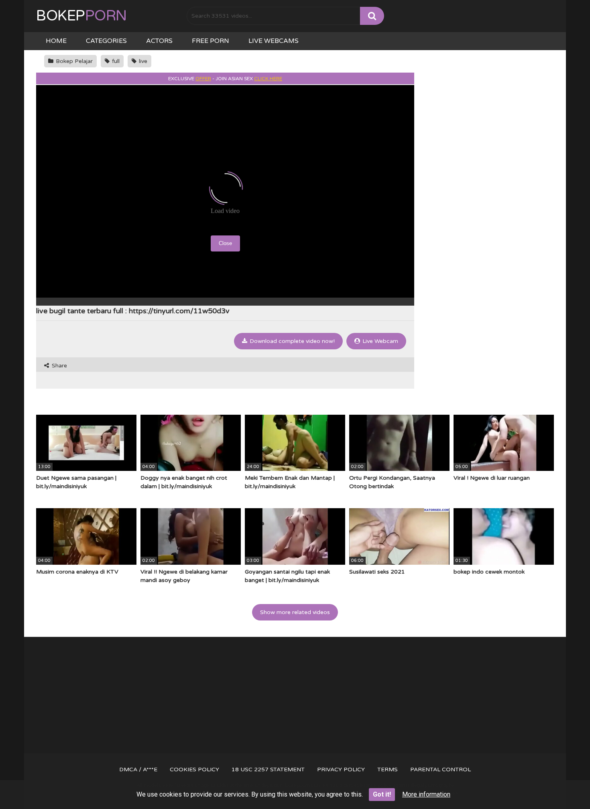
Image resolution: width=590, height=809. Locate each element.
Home (56, 41)
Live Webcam (379, 341)
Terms (387, 769)
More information (426, 794)
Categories (106, 41)
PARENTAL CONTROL (440, 769)
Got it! (382, 794)
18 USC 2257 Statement (268, 769)
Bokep (81, 15)
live (142, 61)
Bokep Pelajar (73, 61)
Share (58, 365)
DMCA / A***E (138, 769)
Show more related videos (295, 612)
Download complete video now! (291, 341)
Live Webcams (273, 41)
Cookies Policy (194, 769)
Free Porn (210, 41)
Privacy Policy (341, 769)
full (115, 61)
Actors (159, 41)
